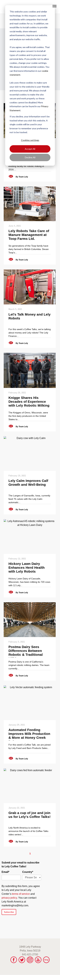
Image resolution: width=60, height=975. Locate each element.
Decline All (30, 157)
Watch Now (30, 203)
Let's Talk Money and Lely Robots (29, 316)
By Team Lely (22, 177)
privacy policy (9, 897)
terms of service (21, 893)
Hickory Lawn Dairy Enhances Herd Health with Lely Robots (26, 567)
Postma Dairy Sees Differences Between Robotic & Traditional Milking (25, 651)
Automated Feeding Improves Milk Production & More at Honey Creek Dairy (29, 734)
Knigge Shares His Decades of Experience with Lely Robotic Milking (28, 401)
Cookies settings (30, 140)
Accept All (30, 148)
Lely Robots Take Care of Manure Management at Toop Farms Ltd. (28, 234)
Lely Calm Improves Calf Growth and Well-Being (28, 482)
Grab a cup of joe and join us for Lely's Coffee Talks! (29, 815)
